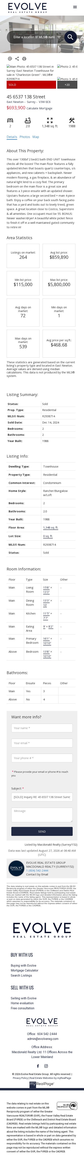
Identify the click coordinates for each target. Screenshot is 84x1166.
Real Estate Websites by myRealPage (50, 1078)
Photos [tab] (25, 137)
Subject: (16, 788)
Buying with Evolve (23, 965)
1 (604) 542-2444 (37, 870)
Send (42, 831)
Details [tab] (12, 137)
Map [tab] (35, 137)
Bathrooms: (17, 672)
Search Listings (21, 975)
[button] (38, 1066)
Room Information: (24, 569)
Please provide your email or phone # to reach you (39, 773)
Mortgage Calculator (24, 970)
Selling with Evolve (24, 998)
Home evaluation (22, 1003)
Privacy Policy (20, 1078)
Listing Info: (17, 456)
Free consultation (22, 1008)
